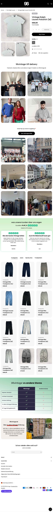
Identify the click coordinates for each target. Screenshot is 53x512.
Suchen (3, 463)
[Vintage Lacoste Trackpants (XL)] (26, 269)
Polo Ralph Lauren (10, 10)
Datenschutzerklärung (7, 471)
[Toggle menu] (1, 3)
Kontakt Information (6, 466)
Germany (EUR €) (8, 483)
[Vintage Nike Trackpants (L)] (44, 269)
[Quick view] (14, 265)
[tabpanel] (26, 318)
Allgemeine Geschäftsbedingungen (10, 474)
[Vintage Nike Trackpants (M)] (9, 327)
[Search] (48, 3)
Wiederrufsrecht (5, 469)
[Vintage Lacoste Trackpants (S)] (9, 298)
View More (13, 245)
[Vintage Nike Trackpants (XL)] (9, 269)
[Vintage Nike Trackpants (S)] (44, 356)
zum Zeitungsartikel (26, 133)
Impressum (4, 477)
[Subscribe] (41, 452)
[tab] (14, 258)
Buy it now (42, 34)
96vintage (7, 486)
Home (2, 10)
